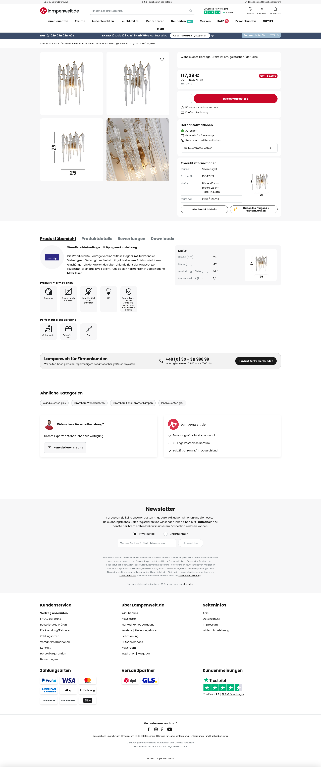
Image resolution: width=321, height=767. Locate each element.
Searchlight (209, 169)
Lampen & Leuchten (50, 43)
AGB (205, 613)
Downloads (162, 238)
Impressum (210, 625)
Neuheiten (181, 21)
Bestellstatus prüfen (53, 625)
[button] (71, 149)
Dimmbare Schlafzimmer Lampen (133, 403)
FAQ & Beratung (50, 619)
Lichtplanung (130, 636)
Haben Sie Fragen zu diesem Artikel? (256, 209)
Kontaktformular (128, 575)
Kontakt (45, 648)
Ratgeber (144, 653)
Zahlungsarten (49, 636)
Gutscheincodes (132, 642)
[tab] (58, 239)
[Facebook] (151, 729)
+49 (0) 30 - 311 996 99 (187, 359)
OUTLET (268, 21)
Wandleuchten (86, 43)
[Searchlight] (52, 257)
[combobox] (142, 11)
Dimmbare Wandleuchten (89, 403)
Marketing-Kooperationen (139, 625)
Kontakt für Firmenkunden (256, 361)
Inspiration (128, 653)
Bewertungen (131, 238)
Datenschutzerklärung (190, 575)
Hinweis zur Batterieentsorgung (173, 736)
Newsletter (129, 619)
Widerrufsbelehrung (216, 630)
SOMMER (189, 35)
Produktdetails (97, 238)
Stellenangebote (145, 630)
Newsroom (129, 648)
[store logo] (59, 10)
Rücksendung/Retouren (55, 630)
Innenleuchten (69, 43)
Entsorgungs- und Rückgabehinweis (209, 736)
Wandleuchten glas (54, 403)
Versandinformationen (55, 642)
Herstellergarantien (53, 653)
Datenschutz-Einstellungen (106, 736)
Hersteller (188, 584)
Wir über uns (130, 613)
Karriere (127, 630)
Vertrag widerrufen (54, 613)
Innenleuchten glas (172, 403)
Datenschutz (211, 619)
